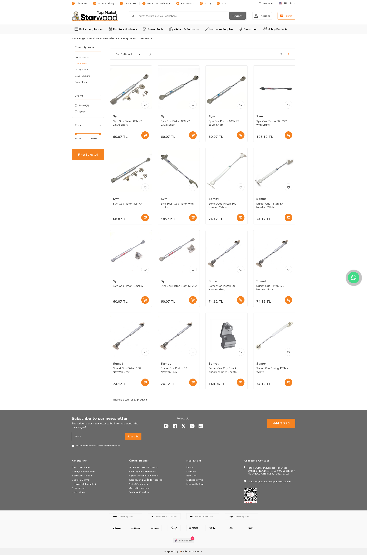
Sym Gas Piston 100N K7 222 (179, 286)
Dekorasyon (78, 488)
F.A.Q (208, 3)
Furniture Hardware (125, 29)
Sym (82, 111)
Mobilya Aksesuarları (83, 471)
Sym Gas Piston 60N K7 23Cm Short (175, 123)
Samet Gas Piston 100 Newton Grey (127, 370)
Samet (84, 105)
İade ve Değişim (195, 484)
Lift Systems (82, 69)
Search (237, 16)
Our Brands (187, 3)
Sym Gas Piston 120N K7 (128, 286)
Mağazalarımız (194, 479)
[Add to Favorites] (145, 105)
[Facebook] (175, 426)
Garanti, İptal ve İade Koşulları (145, 479)
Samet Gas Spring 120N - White (272, 370)
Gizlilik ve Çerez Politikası (143, 467)
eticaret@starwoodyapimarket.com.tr (270, 481)
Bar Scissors (82, 57)
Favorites (268, 3)
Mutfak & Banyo (80, 479)
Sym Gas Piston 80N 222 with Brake (271, 123)
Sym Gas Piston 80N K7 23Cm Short (127, 123)
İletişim (190, 467)
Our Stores (130, 3)
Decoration (250, 29)
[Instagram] (166, 426)
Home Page (78, 38)
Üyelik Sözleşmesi (139, 488)
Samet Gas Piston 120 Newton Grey (270, 287)
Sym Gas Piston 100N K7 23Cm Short (224, 123)
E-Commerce (195, 551)
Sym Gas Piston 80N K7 (127, 203)
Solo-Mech (81, 81)
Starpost (191, 471)
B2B (224, 3)
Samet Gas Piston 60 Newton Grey (222, 287)
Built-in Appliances (91, 29)
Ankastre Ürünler (81, 467)
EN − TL (288, 3)
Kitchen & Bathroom (186, 29)
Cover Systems (127, 38)
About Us (82, 3)
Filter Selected (88, 154)
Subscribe (133, 436)
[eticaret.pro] (183, 544)
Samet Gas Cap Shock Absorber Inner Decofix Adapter (223, 370)
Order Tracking (106, 3)
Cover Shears (82, 75)
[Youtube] (192, 426)
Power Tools (155, 29)
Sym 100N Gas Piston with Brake (177, 205)
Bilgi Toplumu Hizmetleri (142, 471)
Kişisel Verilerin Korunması (143, 475)
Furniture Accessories (101, 38)
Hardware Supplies (221, 29)
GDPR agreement (86, 445)
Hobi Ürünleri (79, 492)
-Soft (183, 551)
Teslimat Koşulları (139, 492)
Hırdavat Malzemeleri (84, 484)
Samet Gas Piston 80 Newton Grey (174, 370)
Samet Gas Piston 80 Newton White (269, 205)
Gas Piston (81, 63)
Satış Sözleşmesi (138, 484)
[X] (183, 426)
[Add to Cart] (145, 135)
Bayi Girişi (191, 475)
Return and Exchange (158, 3)
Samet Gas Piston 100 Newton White (222, 205)
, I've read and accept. (98, 445)
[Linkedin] (201, 426)
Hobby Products (277, 29)
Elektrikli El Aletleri (82, 475)
